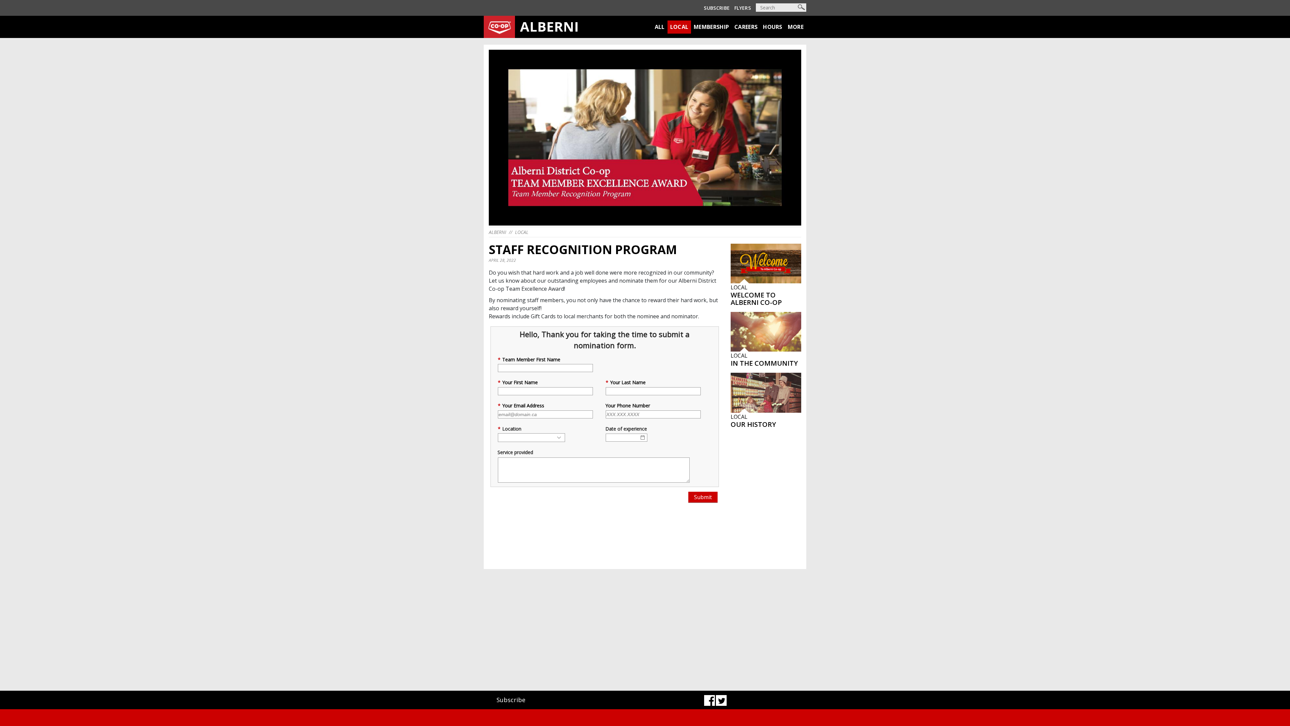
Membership (711, 27)
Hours (772, 27)
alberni (497, 232)
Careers (746, 27)
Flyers (742, 8)
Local (679, 27)
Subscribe (717, 8)
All (660, 27)
